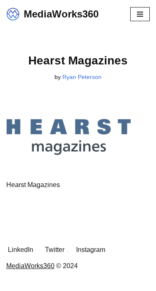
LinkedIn (20, 249)
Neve (41, 282)
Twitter (54, 249)
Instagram (90, 249)
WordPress (107, 282)
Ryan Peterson (82, 77)
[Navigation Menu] (140, 14)
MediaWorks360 (30, 265)
